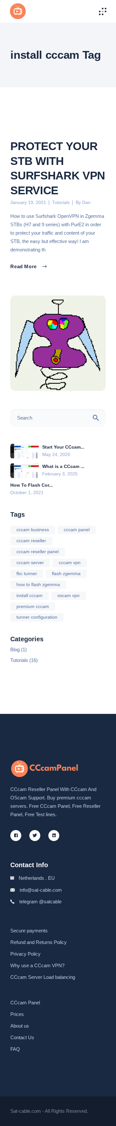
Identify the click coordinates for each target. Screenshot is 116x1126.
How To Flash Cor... (31, 485)
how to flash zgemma (38, 584)
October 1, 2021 (27, 492)
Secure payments (29, 930)
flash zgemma (66, 573)
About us (19, 1026)
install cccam (29, 595)
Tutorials (61, 202)
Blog (15, 649)
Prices (17, 1014)
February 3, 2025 (60, 473)
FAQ (15, 1049)
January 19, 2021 (28, 202)
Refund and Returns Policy (38, 942)
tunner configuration (36, 617)
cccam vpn (70, 562)
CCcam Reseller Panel (37, 551)
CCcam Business (32, 529)
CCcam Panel (25, 1002)
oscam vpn (68, 595)
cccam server (30, 562)
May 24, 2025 (56, 454)
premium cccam (32, 606)
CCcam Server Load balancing (42, 977)
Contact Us (22, 1037)
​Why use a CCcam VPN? (37, 965)
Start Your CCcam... (63, 447)
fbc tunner (26, 573)
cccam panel (77, 529)
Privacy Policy (25, 954)
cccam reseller (31, 540)
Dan (86, 202)
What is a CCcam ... (63, 466)
